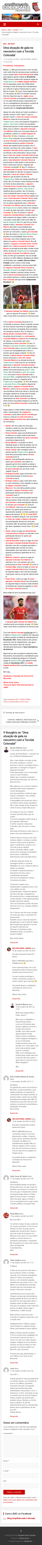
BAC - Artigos (9, 44)
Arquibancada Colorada (26, 1535)
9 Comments (8, 62)
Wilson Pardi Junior (22, 702)
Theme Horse (24, 1538)
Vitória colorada (8, 702)
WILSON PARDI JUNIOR (29, 59)
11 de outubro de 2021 (11, 59)
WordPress (28, 1541)
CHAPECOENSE (25, 699)
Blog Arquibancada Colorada (21, 1518)
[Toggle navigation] (5, 24)
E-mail (6, 1471)
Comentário (8, 1433)
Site (4, 1481)
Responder (14, 942)
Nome (6, 1461)
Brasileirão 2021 (13, 699)
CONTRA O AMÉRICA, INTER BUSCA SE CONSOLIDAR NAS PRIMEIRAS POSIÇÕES (21, 721)
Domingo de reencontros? (15, 713)
